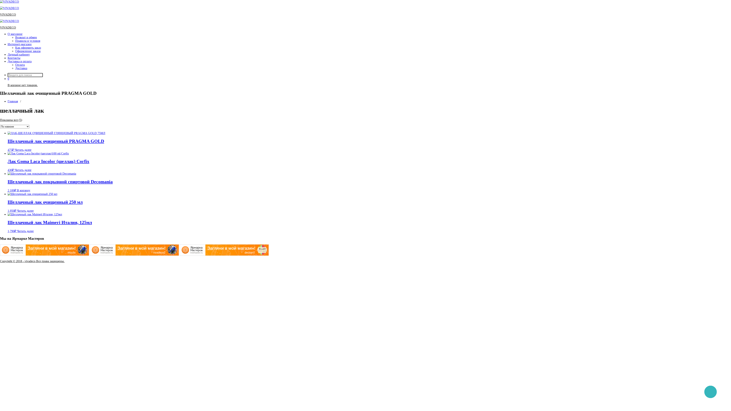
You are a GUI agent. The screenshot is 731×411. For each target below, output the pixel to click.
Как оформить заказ (28, 47)
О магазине (15, 34)
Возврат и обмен (26, 37)
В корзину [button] (23, 190)
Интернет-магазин (20, 44)
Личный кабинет (19, 54)
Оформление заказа (28, 51)
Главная (13, 101)
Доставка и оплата (20, 61)
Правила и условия (27, 40)
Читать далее (23, 149)
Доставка (21, 68)
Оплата (20, 64)
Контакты (14, 58)
